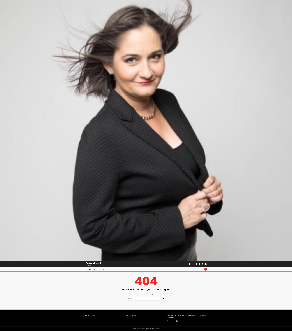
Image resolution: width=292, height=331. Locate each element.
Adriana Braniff (93, 263)
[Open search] (205, 269)
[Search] (163, 298)
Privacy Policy (102, 269)
